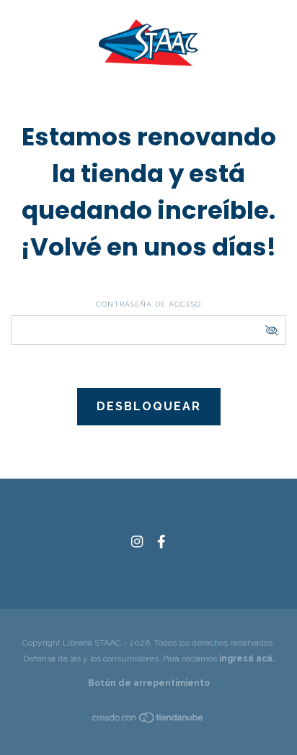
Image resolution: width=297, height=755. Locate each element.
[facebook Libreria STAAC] (161, 541)
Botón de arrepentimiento (149, 683)
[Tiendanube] (148, 720)
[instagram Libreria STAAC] (136, 541)
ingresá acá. (247, 659)
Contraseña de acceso (148, 304)
